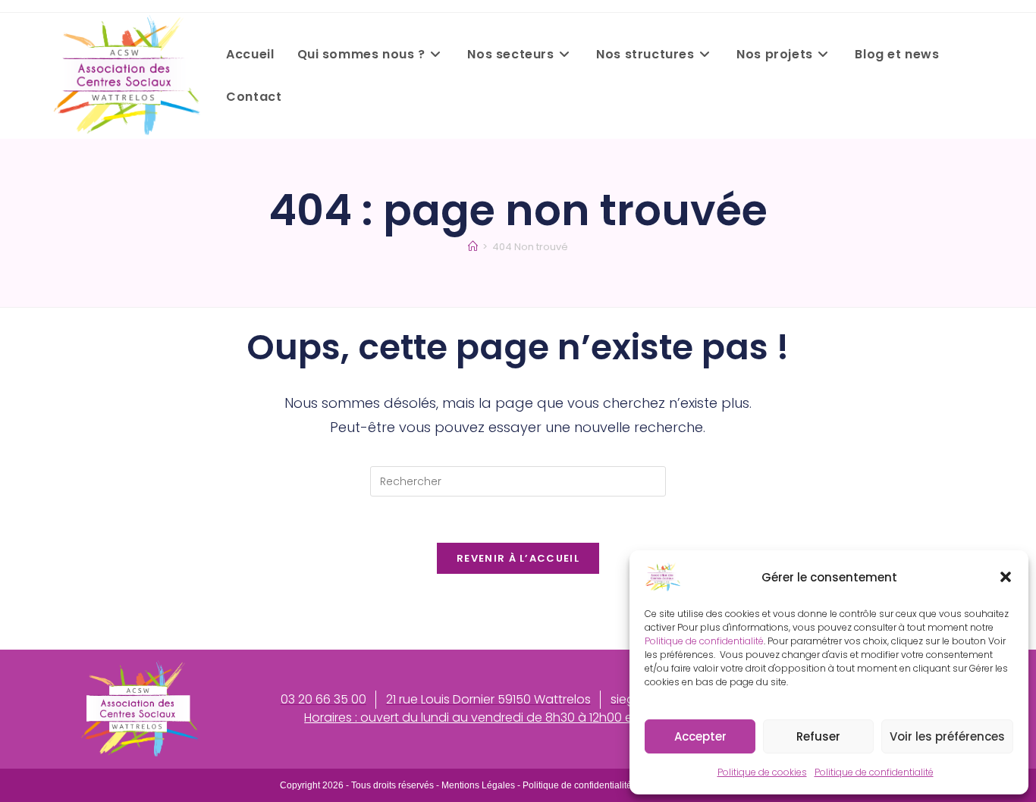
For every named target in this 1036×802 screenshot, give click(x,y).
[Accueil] (473, 247)
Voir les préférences (947, 736)
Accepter (700, 736)
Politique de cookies (762, 772)
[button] (1005, 576)
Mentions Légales (478, 785)
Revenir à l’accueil (518, 558)
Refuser (818, 736)
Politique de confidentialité (704, 640)
